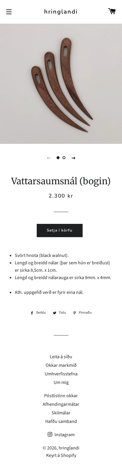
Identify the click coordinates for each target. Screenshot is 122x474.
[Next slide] (73, 157)
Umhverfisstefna (61, 374)
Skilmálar (61, 413)
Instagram (64, 434)
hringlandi (61, 12)
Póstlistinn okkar (61, 395)
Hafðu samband (61, 421)
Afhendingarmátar (61, 404)
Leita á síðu (61, 357)
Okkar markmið (61, 365)
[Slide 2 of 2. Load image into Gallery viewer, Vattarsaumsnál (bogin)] (64, 158)
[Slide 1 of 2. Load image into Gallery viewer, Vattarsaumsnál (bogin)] (58, 158)
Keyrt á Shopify (61, 455)
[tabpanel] (61, 83)
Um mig (61, 382)
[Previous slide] (48, 157)
